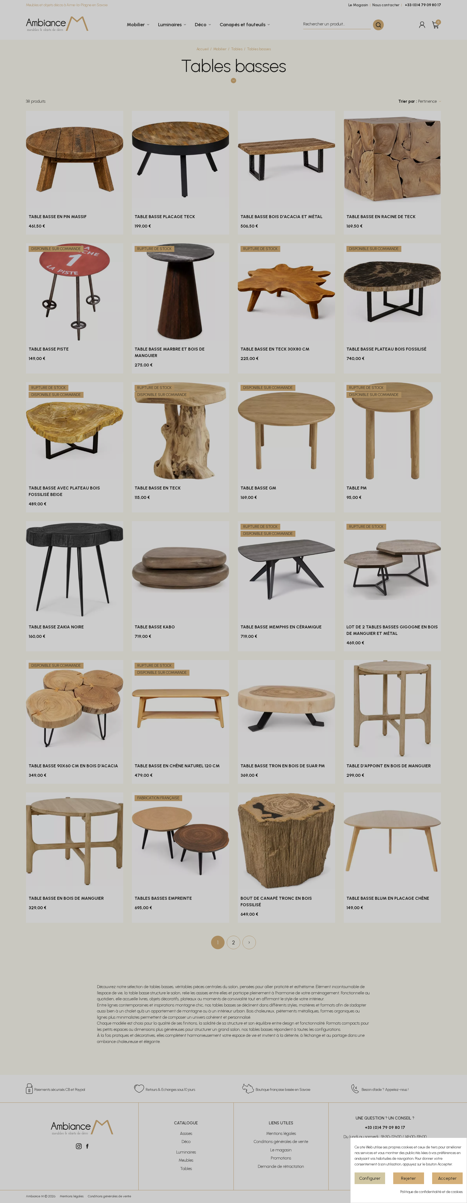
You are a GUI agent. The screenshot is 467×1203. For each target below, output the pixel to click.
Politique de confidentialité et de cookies (431, 1191)
